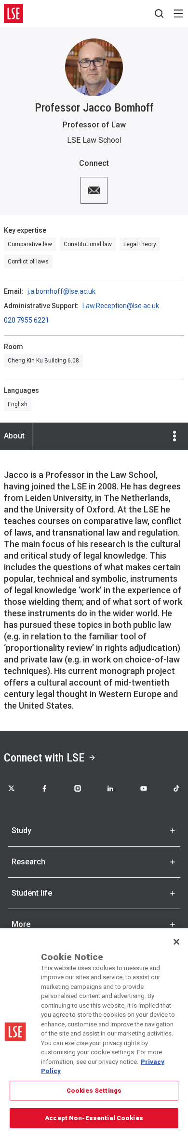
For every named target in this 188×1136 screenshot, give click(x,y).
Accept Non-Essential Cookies (94, 1118)
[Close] (176, 941)
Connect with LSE (44, 757)
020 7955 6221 (26, 320)
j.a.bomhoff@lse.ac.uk (61, 291)
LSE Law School (94, 140)
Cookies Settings (94, 1090)
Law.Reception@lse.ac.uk (120, 305)
